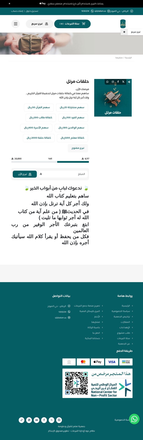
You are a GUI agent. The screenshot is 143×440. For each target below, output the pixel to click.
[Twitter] (51, 420)
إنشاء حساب (17, 11)
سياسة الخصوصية (121, 311)
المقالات (125, 322)
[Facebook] (44, 420)
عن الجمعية (124, 344)
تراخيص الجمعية (122, 317)
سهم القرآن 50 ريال (39, 108)
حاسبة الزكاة (94, 328)
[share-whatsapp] (107, 82)
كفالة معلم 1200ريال (72, 138)
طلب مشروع (123, 333)
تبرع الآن (22, 174)
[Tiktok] (22, 420)
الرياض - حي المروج (56, 306)
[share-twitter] (123, 82)
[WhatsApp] (29, 420)
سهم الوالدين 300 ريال (71, 128)
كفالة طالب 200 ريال (40, 118)
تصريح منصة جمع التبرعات (87, 306)
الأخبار (97, 317)
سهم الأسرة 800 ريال (36, 128)
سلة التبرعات (123, 338)
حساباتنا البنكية (92, 338)
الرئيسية (128, 58)
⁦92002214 (62, 312)
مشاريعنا (119, 58)
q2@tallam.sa (100, 11)
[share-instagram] (113, 82)
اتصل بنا (96, 333)
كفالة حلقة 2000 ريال (39, 138)
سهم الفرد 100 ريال (73, 118)
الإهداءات (124, 328)
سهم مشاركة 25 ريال (72, 108)
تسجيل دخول (32, 11)
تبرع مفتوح (78, 148)
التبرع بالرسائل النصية (90, 311)
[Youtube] (36, 420)
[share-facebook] (118, 82)
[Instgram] (59, 420)
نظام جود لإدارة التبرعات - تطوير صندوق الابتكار (71, 431)
